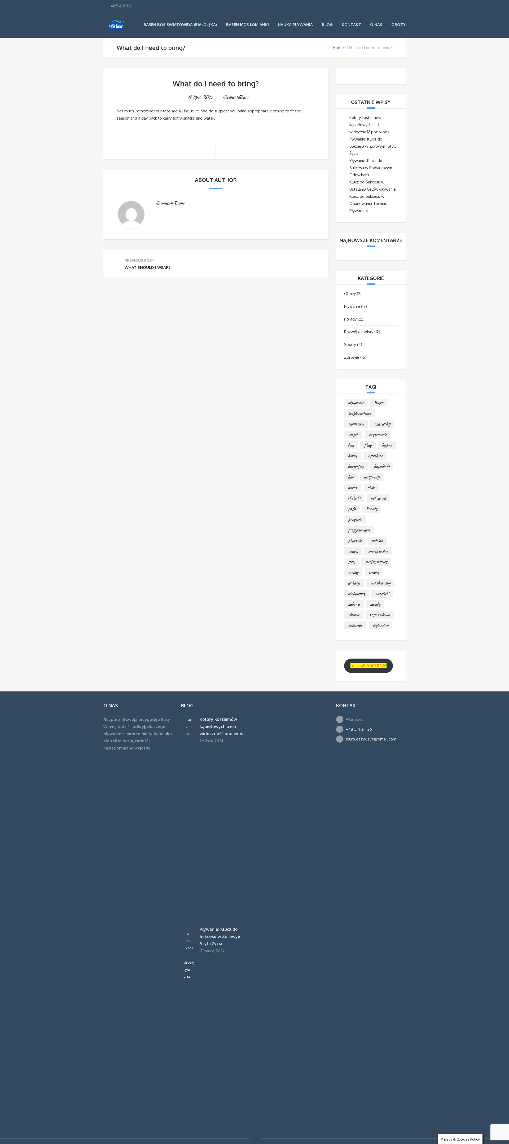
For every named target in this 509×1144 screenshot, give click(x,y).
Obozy (398, 24)
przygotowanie (359, 530)
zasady (375, 604)
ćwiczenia (355, 625)
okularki (354, 498)
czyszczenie (378, 434)
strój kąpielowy (376, 561)
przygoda (355, 519)
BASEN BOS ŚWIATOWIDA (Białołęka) (180, 24)
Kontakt (351, 24)
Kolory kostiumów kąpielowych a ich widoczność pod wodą (369, 124)
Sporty (350, 344)
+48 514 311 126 (359, 729)
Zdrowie (351, 357)
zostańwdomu (380, 614)
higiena (387, 445)
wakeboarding (380, 583)
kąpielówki (381, 466)
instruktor (375, 455)
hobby (352, 455)
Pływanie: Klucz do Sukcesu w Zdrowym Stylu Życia (373, 146)
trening (374, 572)
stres (351, 561)
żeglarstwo (380, 625)
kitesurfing (356, 466)
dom (351, 445)
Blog (327, 24)
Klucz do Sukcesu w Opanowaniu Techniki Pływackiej (368, 203)
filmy (368, 445)
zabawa (354, 604)
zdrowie (353, 614)
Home (338, 47)
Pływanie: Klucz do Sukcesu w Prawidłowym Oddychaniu (371, 167)
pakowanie (378, 498)
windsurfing (356, 593)
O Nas (376, 24)
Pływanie (352, 306)
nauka (352, 487)
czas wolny (382, 424)
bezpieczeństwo (359, 413)
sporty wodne (378, 551)
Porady (350, 319)
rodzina (377, 540)
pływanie (354, 540)
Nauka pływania (295, 24)
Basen (378, 402)
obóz (371, 487)
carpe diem (356, 424)
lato (351, 477)
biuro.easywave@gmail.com (371, 739)
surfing (353, 572)
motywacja (372, 477)
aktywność (356, 402)
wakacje (354, 583)
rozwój (353, 551)
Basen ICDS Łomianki (247, 24)
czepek (353, 434)
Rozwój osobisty (358, 331)
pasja (352, 508)
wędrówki (382, 593)
